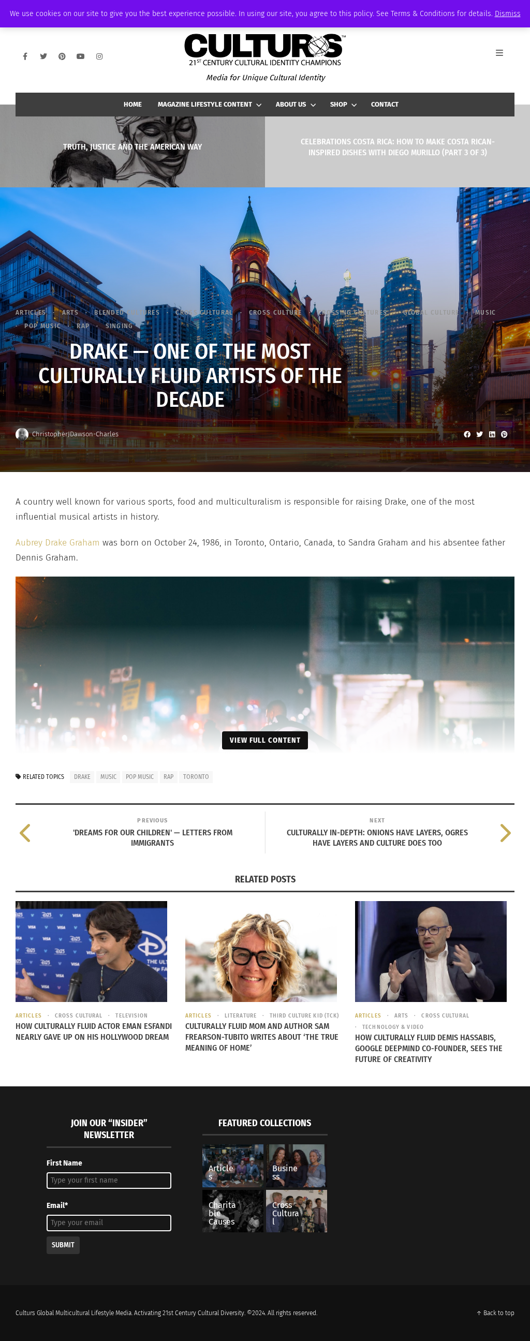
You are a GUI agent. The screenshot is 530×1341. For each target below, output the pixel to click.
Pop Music (140, 776)
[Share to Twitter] (479, 434)
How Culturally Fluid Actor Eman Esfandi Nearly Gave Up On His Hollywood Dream (94, 1031)
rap (168, 776)
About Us (291, 104)
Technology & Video (393, 1027)
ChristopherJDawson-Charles (75, 434)
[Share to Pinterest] (504, 434)
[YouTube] (80, 56)
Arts (70, 312)
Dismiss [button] (508, 13)
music (108, 776)
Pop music (42, 325)
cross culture (275, 312)
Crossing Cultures (352, 312)
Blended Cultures (127, 312)
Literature (241, 1016)
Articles (31, 312)
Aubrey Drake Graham (58, 542)
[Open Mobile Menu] (505, 56)
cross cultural (204, 312)
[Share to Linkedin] (491, 434)
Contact (385, 104)
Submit (63, 1245)
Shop (338, 104)
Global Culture (431, 312)
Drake (82, 776)
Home (133, 104)
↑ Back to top (495, 1313)
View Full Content (265, 740)
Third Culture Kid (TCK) (304, 1016)
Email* (57, 1205)
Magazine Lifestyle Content (205, 104)
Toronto (196, 776)
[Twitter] (43, 56)
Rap (83, 325)
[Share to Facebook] (467, 434)
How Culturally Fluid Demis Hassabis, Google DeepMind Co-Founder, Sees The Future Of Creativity (429, 1048)
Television (131, 1016)
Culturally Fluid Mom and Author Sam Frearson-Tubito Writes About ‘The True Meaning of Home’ (261, 1037)
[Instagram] (99, 56)
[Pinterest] (62, 56)
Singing (119, 325)
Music (485, 312)
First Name (64, 1163)
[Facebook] (25, 56)
